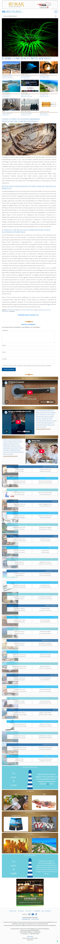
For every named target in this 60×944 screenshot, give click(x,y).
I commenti (36, 911)
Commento (5, 330)
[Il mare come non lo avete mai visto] (30, 37)
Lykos (45, 310)
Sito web (4, 359)
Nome (4, 345)
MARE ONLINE (30, 936)
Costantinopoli (40, 310)
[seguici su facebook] (36, 914)
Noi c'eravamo (46, 911)
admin (18, 310)
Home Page (12, 911)
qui (48, 784)
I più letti (28, 911)
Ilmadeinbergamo (26, 919)
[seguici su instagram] (29, 914)
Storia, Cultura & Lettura (28, 310)
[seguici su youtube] (32, 914)
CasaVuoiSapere (35, 919)
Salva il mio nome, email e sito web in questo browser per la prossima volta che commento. (27, 365)
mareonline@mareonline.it (43, 429)
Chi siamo (21, 911)
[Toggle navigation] (56, 11)
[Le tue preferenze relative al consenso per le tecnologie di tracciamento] (57, 941)
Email (4, 352)
